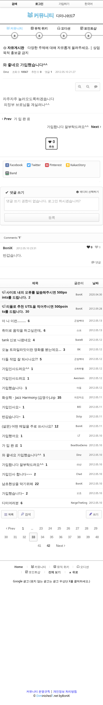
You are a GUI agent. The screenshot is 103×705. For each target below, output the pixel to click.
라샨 (79, 464)
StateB (79, 339)
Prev (11, 528)
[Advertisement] (51, 637)
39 (88, 537)
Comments (12, 237)
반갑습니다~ (12, 416)
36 (60, 537)
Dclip (79, 416)
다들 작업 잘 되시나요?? (20, 359)
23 (41, 528)
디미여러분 (11, 503)
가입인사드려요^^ (16, 368)
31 (15, 537)
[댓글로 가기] (96, 87)
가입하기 (64, 4)
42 (48, 546)
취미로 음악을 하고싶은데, (22, 330)
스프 (79, 330)
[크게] (79, 87)
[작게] (88, 87)
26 (68, 528)
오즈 (79, 493)
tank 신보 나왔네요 (17, 340)
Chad (79, 474)
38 (78, 537)
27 (77, 528)
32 (24, 537)
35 (51, 537)
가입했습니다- (13, 388)
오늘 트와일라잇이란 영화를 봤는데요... (32, 349)
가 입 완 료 (10, 445)
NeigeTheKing (79, 502)
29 (95, 528)
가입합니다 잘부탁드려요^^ (23, 464)
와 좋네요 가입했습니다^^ (25, 64)
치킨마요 (79, 397)
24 (50, 528)
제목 (35, 283)
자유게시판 (15, 47)
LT (79, 435)
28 (86, 528)
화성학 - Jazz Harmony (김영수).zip (29, 397)
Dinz (6, 72)
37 (69, 537)
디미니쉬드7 (65, 15)
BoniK (7, 248)
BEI (79, 407)
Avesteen (79, 378)
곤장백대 (79, 320)
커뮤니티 (43, 15)
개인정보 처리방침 (65, 691)
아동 (79, 387)
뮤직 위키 (41, 28)
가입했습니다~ (13, 493)
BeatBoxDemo (79, 445)
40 (97, 537)
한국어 (88, 4)
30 (27, 311)
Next (60, 546)
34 (42, 537)
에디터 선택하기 (89, 191)
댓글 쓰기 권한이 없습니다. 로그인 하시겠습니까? (43, 201)
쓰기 (95, 514)
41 (39, 546)
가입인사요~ (12, 407)
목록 (10, 514)
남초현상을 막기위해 (18, 483)
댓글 (98, 262)
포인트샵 (90, 28)
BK (78, 349)
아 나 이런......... (14, 320)
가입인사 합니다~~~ (17, 474)
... (32, 528)
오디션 (65, 28)
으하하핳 (79, 368)
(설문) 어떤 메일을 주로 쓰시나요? (28, 426)
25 (59, 528)
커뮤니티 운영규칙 (38, 691)
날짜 (95, 283)
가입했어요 (11, 435)
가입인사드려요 (14, 378)
